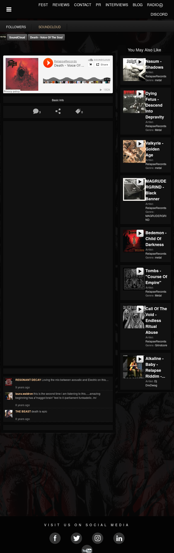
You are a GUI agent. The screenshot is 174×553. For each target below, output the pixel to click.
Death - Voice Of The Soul (46, 37)
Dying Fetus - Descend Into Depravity (154, 105)
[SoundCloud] (4, 49)
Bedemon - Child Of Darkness (156, 238)
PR (98, 4)
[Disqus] (58, 184)
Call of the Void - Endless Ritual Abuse (156, 320)
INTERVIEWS (117, 4)
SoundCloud (17, 37)
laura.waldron (24, 394)
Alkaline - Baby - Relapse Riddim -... (155, 367)
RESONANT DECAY (28, 380)
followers (16, 27)
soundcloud (50, 27)
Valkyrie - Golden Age (154, 149)
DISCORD (159, 14)
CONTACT (82, 4)
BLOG (138, 4)
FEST (43, 4)
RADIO (153, 4)
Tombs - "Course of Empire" (156, 276)
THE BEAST (23, 411)
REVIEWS (61, 4)
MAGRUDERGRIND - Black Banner (155, 190)
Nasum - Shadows (154, 64)
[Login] (161, 5)
